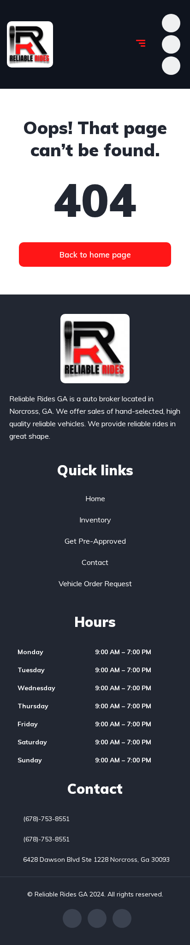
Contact (95, 562)
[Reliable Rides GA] (30, 44)
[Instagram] (122, 918)
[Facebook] (72, 918)
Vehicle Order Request (95, 583)
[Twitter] (97, 918)
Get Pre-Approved (95, 541)
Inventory (95, 519)
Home (95, 498)
